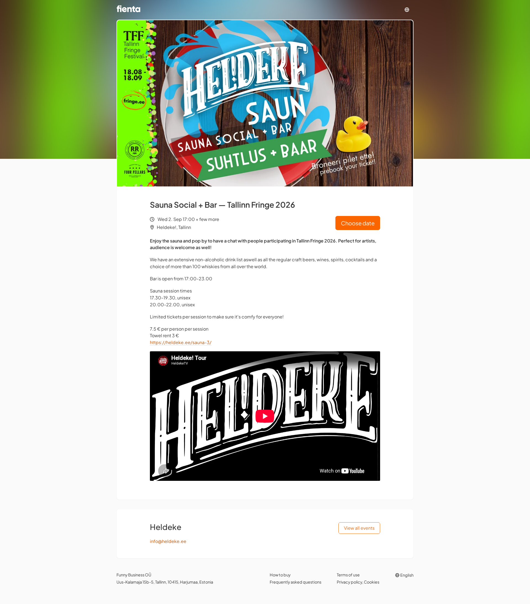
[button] (407, 10)
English (407, 575)
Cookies (371, 581)
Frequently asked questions (295, 581)
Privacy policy (349, 581)
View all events (359, 528)
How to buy (280, 574)
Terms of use (348, 574)
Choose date (358, 223)
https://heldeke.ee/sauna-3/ (180, 342)
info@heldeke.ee (168, 541)
